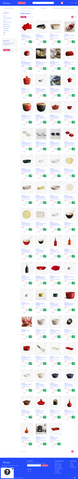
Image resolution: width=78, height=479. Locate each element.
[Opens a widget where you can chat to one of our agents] (7, 473)
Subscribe (47, 246)
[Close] (70, 226)
